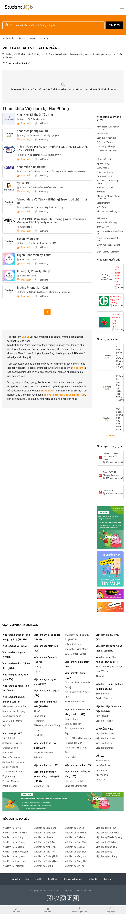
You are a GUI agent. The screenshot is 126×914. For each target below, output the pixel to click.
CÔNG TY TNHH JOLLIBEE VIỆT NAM (110, 455)
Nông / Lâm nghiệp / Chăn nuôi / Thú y (109, 669)
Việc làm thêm (103, 203)
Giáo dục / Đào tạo (105, 142)
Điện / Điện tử (102, 716)
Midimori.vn (102, 775)
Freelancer (7, 752)
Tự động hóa (102, 693)
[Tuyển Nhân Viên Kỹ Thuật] (9, 259)
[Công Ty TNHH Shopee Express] (100, 475)
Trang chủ (15, 879)
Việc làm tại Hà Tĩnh (106, 828)
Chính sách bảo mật (72, 879)
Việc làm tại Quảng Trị (45, 866)
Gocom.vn (101, 779)
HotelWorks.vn (103, 765)
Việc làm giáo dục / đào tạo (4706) (15, 677)
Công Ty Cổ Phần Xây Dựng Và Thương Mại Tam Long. (45, 292)
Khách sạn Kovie (28, 259)
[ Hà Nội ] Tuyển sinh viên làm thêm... (118, 268)
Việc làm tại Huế (104, 851)
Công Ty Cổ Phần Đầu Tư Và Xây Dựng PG (39, 135)
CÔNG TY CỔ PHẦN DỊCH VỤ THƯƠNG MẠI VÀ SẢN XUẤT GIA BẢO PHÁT (53, 171)
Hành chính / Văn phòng (14, 706)
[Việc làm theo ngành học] (110, 606)
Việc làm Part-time (105, 738)
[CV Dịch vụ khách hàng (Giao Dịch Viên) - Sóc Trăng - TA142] (105, 322)
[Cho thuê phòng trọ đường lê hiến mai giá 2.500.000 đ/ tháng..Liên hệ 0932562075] (107, 357)
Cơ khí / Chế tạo (104, 698)
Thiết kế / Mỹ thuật (105, 187)
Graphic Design (10, 747)
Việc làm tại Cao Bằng (76, 842)
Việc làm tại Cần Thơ (106, 847)
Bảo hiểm (38, 735)
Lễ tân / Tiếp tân (73, 724)
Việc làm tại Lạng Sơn (45, 832)
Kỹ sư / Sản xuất (104, 159)
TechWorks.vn (103, 760)
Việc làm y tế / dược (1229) (75, 675)
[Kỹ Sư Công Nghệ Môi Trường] (104, 301)
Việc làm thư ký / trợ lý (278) (107, 637)
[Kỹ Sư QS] (9, 187)
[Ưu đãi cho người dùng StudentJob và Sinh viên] (110, 568)
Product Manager (11, 781)
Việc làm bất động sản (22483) (14, 654)
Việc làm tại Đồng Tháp (76, 861)
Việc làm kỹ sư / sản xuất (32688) (47, 637)
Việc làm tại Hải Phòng (13, 842)
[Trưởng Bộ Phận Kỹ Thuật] (9, 275)
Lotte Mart (108, 490)
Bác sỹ (68, 687)
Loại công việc (104, 728)
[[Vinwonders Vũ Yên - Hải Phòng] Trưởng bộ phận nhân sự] (9, 203)
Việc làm (47, 912)
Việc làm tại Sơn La (74, 828)
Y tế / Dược (102, 207)
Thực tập (101, 191)
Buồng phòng (71, 719)
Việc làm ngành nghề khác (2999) (45, 681)
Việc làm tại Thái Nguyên (15, 851)
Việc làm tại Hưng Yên (13, 856)
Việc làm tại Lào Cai (43, 837)
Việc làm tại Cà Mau (75, 837)
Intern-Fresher (9, 786)
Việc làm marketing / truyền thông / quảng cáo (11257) (47, 776)
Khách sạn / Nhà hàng (76, 747)
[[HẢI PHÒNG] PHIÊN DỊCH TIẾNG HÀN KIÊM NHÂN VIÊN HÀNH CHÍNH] (9, 149)
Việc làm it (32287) (12, 733)
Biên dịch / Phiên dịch (106, 138)
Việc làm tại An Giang (106, 856)
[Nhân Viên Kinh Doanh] (9, 167)
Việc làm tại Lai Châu (13, 866)
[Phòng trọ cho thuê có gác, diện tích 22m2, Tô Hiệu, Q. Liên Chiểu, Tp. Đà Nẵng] (107, 388)
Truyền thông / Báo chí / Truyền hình (77, 637)
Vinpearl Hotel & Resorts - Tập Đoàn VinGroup (41, 207)
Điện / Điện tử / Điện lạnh (108, 252)
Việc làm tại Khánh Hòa (14, 861)
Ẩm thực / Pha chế (74, 728)
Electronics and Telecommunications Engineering (13, 772)
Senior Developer (11, 757)
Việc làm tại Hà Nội (11, 828)
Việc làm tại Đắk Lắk (75, 847)
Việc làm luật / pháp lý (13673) (45, 659)
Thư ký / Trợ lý (103, 227)
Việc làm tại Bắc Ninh (13, 847)
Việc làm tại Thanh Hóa (107, 832)
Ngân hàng (39, 716)
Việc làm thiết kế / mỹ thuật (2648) (45, 745)
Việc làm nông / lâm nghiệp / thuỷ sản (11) (107, 659)
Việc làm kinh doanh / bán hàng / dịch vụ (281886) (16, 637)
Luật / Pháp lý (103, 168)
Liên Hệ (38, 879)
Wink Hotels (26, 227)
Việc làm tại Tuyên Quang (109, 837)
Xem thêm (110, 435)
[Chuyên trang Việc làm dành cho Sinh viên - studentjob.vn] (19, 7)
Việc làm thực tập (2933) (46, 765)
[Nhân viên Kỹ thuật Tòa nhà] (9, 119)
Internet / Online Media (76, 649)
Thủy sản (100, 676)
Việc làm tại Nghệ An (44, 842)
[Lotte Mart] (100, 492)
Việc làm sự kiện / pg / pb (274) (47, 693)
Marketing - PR (41, 786)
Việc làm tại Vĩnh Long (107, 842)
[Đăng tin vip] (110, 527)
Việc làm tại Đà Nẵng (12, 837)
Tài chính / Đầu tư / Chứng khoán (47, 728)
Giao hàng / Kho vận (106, 146)
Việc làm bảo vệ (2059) (14, 646)
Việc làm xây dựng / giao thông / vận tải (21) (109, 648)
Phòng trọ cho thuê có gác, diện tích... (119, 378)
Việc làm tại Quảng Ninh (46, 861)
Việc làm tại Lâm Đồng (45, 828)
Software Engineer (12, 743)
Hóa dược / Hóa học (75, 701)
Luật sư (37, 671)
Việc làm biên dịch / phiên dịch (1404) (16, 666)
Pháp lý (37, 666)
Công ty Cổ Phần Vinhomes (32, 119)
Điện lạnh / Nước (104, 720)
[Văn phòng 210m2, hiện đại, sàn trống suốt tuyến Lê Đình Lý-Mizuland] (107, 419)
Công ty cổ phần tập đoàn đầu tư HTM (38, 243)
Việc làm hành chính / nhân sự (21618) (13, 699)
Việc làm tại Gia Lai (74, 866)
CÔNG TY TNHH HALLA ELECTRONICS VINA (40, 155)
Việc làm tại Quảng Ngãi (46, 856)
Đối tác (100, 756)
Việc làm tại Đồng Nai (75, 856)
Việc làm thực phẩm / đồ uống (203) (77, 774)
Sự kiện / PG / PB (104, 176)
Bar (66, 752)
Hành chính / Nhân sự (106, 150)
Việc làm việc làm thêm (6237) (77, 664)
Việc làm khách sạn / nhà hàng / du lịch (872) (78, 712)
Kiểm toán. (39, 720)
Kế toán (37, 711)
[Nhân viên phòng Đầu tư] (9, 135)
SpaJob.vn (101, 770)
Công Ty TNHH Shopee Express (111, 473)
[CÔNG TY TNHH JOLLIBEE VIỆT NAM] (100, 457)
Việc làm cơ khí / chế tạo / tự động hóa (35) (109, 686)
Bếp (67, 733)
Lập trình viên (9, 738)
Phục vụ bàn (71, 757)
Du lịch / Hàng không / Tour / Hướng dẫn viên (78, 740)
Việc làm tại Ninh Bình (45, 847)
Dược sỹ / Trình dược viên (78, 682)
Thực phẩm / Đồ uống (107, 222)
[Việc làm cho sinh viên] (110, 594)
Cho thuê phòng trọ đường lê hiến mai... (119, 348)
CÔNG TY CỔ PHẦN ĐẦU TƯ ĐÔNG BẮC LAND (41, 187)
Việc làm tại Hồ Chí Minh (14, 832)
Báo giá (107, 879)
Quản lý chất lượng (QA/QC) (12, 723)
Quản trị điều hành (11, 716)
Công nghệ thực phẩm (76, 786)
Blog (27, 879)
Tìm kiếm (114, 25)
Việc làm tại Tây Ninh (75, 832)
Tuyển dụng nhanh (79, 912)
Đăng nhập (110, 912)
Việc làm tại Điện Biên (75, 851)
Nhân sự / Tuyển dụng (13, 711)
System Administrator (13, 762)
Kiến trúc (38, 757)
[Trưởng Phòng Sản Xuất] (9, 291)
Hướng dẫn (93, 879)
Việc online (102, 218)
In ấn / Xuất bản (73, 644)
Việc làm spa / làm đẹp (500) (46, 648)
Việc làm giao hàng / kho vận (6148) (15, 688)
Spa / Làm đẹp (103, 163)
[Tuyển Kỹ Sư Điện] (9, 243)
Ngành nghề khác (105, 172)
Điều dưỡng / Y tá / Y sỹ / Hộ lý (77, 694)
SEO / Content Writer (75, 653)
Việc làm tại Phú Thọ (44, 851)
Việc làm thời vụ (104, 743)
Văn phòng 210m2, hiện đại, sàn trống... (119, 410)
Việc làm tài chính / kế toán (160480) (45, 704)
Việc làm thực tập (105, 747)
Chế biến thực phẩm (75, 781)
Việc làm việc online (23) (78, 765)
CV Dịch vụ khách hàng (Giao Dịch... (116, 316)
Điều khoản (52, 879)
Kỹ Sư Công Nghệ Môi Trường (115, 298)
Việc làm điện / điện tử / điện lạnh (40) (108, 709)
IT (98, 155)
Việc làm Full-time (105, 733)
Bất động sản (103, 133)
